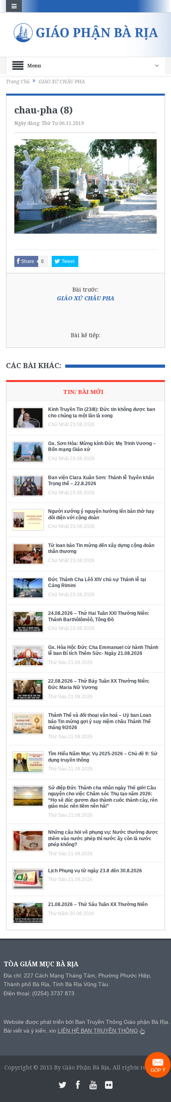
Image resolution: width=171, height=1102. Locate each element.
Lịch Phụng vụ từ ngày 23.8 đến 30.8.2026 (95, 871)
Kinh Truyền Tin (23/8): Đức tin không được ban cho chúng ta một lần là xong (101, 413)
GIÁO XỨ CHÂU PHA (86, 298)
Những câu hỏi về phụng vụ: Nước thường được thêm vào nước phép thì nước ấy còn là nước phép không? (103, 838)
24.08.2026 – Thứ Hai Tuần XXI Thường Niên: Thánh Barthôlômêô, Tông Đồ (98, 616)
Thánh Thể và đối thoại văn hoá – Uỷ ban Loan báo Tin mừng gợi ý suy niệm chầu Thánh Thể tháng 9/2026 (99, 721)
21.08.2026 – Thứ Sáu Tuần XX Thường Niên (98, 904)
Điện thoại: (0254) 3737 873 (39, 993)
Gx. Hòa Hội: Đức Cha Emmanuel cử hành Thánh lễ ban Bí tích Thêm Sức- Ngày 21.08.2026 (103, 651)
